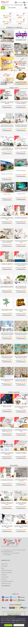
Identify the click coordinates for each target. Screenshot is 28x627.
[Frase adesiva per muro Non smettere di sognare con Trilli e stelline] (7, 450)
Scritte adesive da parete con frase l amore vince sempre (21, 241)
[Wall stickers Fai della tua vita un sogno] (7, 403)
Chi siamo (4, 579)
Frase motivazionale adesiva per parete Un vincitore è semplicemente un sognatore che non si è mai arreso (7, 149)
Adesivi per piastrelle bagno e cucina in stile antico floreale (7, 380)
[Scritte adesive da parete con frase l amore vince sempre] (21, 238)
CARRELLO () (24, 2)
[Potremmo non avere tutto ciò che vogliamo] (21, 450)
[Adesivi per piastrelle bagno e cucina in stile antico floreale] (7, 377)
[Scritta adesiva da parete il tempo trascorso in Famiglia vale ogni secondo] (7, 427)
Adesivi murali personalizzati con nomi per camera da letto (7, 218)
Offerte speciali (14, 392)
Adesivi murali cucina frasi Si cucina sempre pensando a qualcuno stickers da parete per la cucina (7, 126)
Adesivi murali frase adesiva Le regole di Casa (7, 264)
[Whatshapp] (21, 601)
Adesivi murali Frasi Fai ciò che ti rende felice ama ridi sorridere (21, 480)
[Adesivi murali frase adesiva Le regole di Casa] (7, 261)
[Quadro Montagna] (7, 172)
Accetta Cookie (8, 625)
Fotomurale (5, 194)
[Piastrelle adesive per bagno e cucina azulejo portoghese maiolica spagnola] (7, 331)
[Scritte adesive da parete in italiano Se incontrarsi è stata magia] (21, 404)
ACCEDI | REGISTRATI (20, 2)
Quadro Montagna (9, 173)
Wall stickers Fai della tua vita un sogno (8, 406)
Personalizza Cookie (19, 625)
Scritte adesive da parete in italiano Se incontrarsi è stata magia (21, 407)
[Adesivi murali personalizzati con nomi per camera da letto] (7, 215)
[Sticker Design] (5, 2)
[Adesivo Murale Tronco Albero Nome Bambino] (20, 302)
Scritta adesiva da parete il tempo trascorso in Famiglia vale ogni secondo (7, 430)
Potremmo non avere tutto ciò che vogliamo (21, 453)
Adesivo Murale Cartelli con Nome (7, 310)
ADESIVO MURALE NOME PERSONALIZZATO (7, 287)
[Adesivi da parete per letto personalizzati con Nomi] (21, 146)
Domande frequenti (6, 570)
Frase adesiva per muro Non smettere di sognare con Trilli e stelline (7, 453)
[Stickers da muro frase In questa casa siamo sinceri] (21, 215)
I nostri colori (4, 577)
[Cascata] (21, 191)
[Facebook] (5, 598)
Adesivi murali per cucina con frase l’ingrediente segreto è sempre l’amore (8, 241)
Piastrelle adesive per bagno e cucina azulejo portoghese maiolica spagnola (7, 333)
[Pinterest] (13, 601)
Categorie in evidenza (14, 27)
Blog (2, 568)
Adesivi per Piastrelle (5, 332)
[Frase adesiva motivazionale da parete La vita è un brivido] (21, 427)
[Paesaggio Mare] (21, 166)
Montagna (3, 173)
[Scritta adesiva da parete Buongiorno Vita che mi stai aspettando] (7, 99)
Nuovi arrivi (14, 88)
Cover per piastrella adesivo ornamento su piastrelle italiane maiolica (7, 356)
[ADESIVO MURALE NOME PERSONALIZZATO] (6, 279)
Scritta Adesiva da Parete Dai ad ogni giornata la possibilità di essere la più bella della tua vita (21, 126)
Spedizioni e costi (6, 583)
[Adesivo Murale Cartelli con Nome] (6, 302)
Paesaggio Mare (23, 170)
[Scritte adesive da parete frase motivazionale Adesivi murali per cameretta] (21, 261)
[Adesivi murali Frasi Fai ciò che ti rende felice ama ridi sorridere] (21, 477)
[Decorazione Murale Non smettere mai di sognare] (7, 523)
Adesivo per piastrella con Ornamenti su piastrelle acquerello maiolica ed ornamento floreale (21, 380)
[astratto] (7, 192)
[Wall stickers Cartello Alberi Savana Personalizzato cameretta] (20, 279)
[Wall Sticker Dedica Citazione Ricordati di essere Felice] (21, 500)
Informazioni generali (7, 581)
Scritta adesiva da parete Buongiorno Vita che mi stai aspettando (7, 102)
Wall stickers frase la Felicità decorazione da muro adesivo (7, 503)
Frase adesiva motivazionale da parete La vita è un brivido (21, 430)
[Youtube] (5, 601)
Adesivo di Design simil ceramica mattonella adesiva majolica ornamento (21, 356)
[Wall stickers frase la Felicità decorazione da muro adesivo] (7, 500)
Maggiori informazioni (21, 622)
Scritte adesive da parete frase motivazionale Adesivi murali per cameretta (21, 264)
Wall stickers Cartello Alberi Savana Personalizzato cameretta (21, 287)
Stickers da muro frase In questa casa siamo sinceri (21, 218)
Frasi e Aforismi (4, 217)
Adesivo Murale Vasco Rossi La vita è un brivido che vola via (21, 526)
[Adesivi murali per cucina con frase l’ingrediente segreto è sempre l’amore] (7, 238)
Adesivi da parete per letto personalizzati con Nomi (21, 148)
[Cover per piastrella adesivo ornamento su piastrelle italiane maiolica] (7, 354)
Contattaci (4, 574)
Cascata (23, 193)
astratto (9, 194)
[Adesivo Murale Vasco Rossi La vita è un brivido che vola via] (21, 523)
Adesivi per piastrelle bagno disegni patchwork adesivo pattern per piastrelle (21, 333)
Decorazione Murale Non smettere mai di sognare (7, 526)
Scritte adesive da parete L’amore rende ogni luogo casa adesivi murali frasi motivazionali (21, 103)
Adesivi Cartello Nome (5, 286)
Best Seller (14, 465)
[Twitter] (13, 598)
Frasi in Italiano (3, 101)
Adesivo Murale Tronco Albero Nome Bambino (21, 310)
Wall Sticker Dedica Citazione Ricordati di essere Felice (21, 503)
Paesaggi (17, 170)
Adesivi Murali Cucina (5, 124)
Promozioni (4, 566)
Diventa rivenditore (6, 572)
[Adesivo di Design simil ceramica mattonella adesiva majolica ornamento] (21, 354)
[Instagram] (21, 598)
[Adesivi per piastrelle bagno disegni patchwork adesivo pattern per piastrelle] (21, 331)
